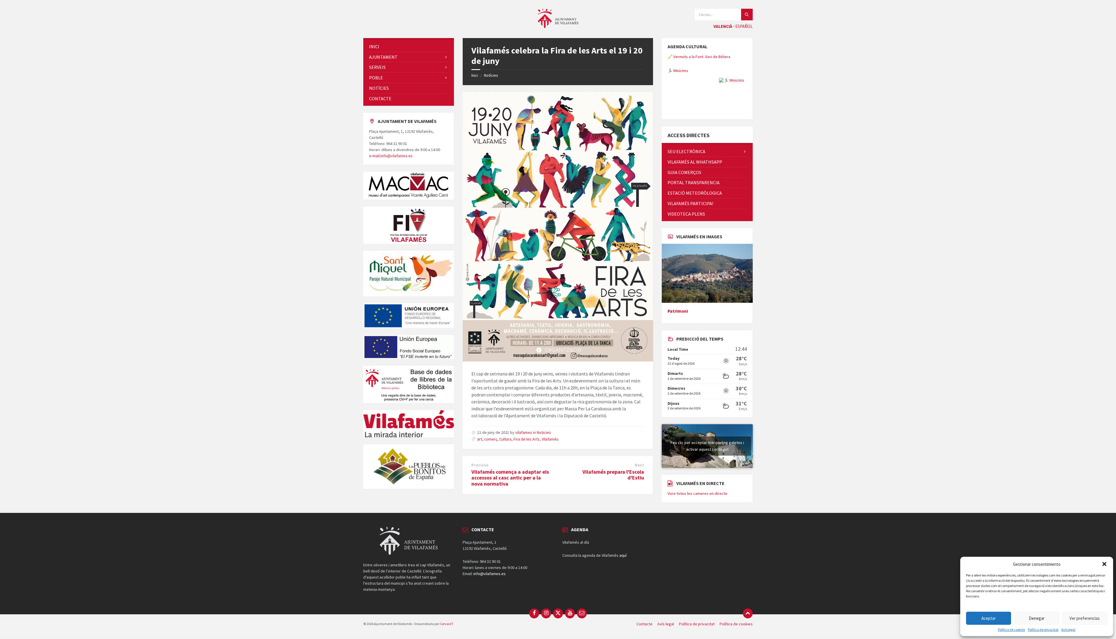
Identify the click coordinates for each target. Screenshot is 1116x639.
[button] (1104, 564)
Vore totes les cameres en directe (697, 525)
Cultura (505, 439)
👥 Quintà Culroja (683, 102)
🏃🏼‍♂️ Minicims (678, 56)
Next (639, 465)
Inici (474, 75)
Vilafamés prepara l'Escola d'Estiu (613, 474)
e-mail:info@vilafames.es (391, 155)
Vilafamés (550, 439)
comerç (490, 439)
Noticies (544, 432)
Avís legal (1068, 630)
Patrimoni (678, 343)
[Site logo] (558, 26)
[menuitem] (408, 47)
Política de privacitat (1043, 630)
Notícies (491, 75)
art (479, 439)
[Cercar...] (747, 14)
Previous (480, 465)
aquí (623, 587)
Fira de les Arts (527, 439)
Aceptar (988, 618)
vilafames (523, 432)
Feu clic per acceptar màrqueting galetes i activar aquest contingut (707, 478)
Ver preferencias (1085, 618)
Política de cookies (1011, 630)
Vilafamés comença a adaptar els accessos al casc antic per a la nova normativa (510, 477)
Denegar (1037, 618)
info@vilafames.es (489, 605)
